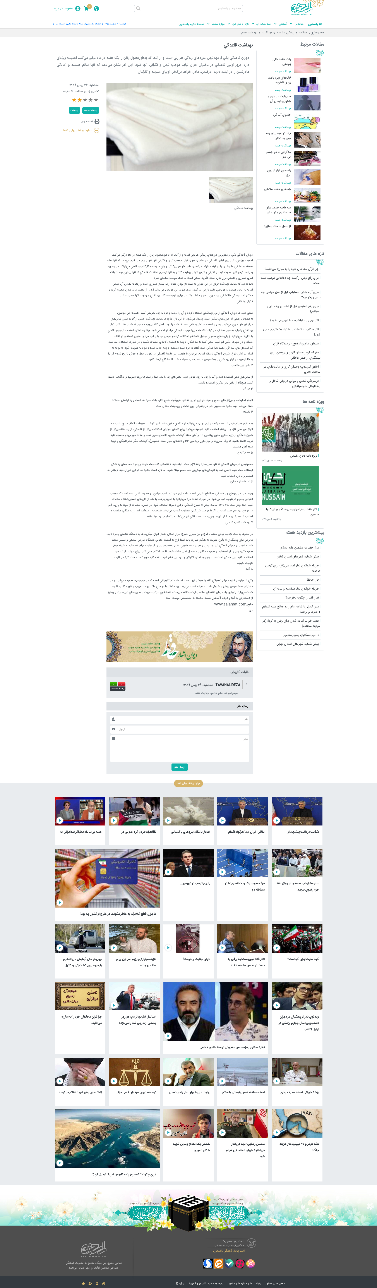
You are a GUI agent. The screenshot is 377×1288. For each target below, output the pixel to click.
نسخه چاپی (86, 121)
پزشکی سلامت (285, 32)
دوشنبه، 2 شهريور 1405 (115, 24)
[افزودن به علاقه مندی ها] (83, 1283)
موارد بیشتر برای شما (77, 130)
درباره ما (242, 1283)
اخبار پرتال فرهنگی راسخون (229, 1250)
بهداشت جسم (249, 32)
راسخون (313, 24)
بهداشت (267, 32)
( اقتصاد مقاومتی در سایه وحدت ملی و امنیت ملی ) (78, 24)
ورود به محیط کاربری (211, 1283)
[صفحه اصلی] (103, 1283)
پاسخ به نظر (118, 688)
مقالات (303, 32)
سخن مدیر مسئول (275, 1283)
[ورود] (97, 1283)
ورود (56, 9)
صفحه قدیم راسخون (191, 24)
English (180, 1283)
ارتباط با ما (255, 1283)
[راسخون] (307, 14)
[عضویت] (90, 1283)
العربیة (192, 1283)
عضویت (68, 9)
